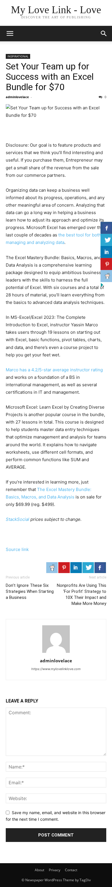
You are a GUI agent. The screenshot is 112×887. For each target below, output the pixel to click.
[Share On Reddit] (52, 567)
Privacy (54, 869)
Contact (71, 869)
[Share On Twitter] (88, 567)
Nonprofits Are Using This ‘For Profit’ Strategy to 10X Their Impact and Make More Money (81, 594)
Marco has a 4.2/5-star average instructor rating (54, 369)
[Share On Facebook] (100, 567)
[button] (10, 33)
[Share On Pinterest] (64, 567)
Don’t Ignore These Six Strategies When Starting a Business (30, 591)
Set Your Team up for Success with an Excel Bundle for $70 (50, 76)
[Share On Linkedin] (76, 567)
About (39, 869)
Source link (17, 549)
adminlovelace (17, 97)
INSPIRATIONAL (17, 56)
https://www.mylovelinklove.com (56, 669)
